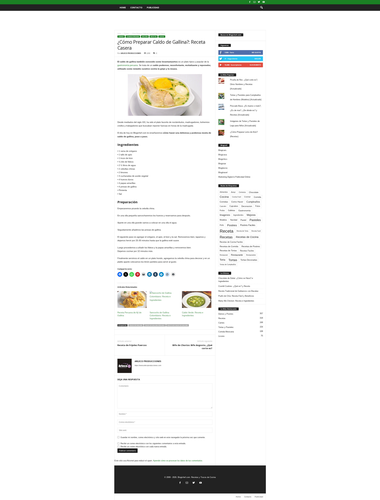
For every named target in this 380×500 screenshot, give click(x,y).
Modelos (223, 220)
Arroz (233, 192)
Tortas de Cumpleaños (228, 264)
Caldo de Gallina (135, 325)
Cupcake (223, 206)
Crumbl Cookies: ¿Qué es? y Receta (234, 286)
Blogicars (222, 150)
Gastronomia (244, 210)
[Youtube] (263, 2)
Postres (232, 225)
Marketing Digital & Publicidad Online (234, 177)
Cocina (224, 196)
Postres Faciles (247, 225)
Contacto (136, 7)
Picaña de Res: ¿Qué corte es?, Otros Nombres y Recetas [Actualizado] (244, 84)
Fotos (257, 206)
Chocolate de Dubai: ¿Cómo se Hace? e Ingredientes (235, 279)
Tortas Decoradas (248, 260)
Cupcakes (233, 206)
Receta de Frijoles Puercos (132, 345)
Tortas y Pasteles (225, 327)
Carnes (126, 33)
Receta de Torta (242, 231)
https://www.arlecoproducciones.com (148, 365)
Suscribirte (255, 65)
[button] (261, 7)
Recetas (154, 37)
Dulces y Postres (225, 314)
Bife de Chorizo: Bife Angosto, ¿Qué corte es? (192, 347)
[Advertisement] (190, 20)
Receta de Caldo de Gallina (177, 325)
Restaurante (237, 255)
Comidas (224, 202)
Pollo (222, 225)
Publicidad (153, 7)
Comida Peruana (133, 37)
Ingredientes (238, 215)
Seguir (257, 59)
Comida (257, 197)
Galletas (231, 210)
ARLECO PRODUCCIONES (131, 53)
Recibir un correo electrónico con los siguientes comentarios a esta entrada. (153, 443)
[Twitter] (259, 2)
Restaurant (224, 255)
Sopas (161, 37)
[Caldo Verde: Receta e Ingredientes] (196, 299)
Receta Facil (256, 231)
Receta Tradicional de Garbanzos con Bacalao (238, 291)
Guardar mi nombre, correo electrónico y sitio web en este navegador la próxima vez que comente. (163, 437)
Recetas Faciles (247, 251)
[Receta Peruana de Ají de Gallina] (132, 299)
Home (123, 7)
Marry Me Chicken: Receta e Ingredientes (236, 301)
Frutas (222, 210)
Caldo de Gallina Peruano (155, 325)
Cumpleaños (253, 201)
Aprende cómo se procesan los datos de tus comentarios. (178, 461)
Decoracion (246, 206)
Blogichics (222, 159)
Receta (226, 231)
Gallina (145, 37)
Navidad (233, 220)
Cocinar (247, 197)
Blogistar (222, 163)
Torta (222, 259)
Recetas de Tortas (228, 250)
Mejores (251, 215)
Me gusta (256, 52)
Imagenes (225, 215)
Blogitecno (222, 168)
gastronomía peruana (127, 65)
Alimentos (224, 192)
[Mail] (254, 2)
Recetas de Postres (251, 246)
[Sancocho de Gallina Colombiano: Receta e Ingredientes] (164, 299)
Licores (221, 336)
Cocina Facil (236, 197)
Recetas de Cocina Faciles (231, 242)
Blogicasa (222, 155)
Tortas (232, 260)
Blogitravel (222, 172)
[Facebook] (250, 2)
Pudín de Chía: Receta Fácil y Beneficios (236, 296)
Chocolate (253, 192)
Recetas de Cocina (247, 237)
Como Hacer (237, 202)
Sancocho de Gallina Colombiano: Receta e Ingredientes (160, 315)
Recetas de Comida (229, 246)
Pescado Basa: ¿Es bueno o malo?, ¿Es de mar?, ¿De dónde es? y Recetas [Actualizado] (245, 110)
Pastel (243, 220)
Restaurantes (251, 255)
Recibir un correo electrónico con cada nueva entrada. (144, 446)
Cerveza (242, 192)
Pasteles (255, 220)
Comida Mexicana (226, 332)
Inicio (119, 33)
